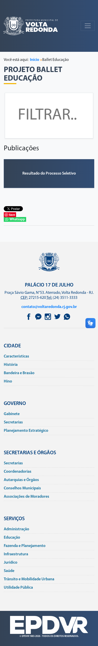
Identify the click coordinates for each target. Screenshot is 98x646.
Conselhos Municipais (22, 488)
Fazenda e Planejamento (24, 546)
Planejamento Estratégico (26, 431)
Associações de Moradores (26, 497)
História (11, 365)
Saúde (9, 571)
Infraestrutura (16, 554)
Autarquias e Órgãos (21, 480)
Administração (16, 529)
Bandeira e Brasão (19, 373)
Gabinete (12, 414)
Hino (8, 381)
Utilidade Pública (18, 588)
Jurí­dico (10, 563)
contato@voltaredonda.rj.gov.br (49, 307)
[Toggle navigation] (88, 26)
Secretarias (13, 422)
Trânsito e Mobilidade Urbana (29, 579)
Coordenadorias (17, 472)
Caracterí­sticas (16, 356)
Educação (12, 538)
